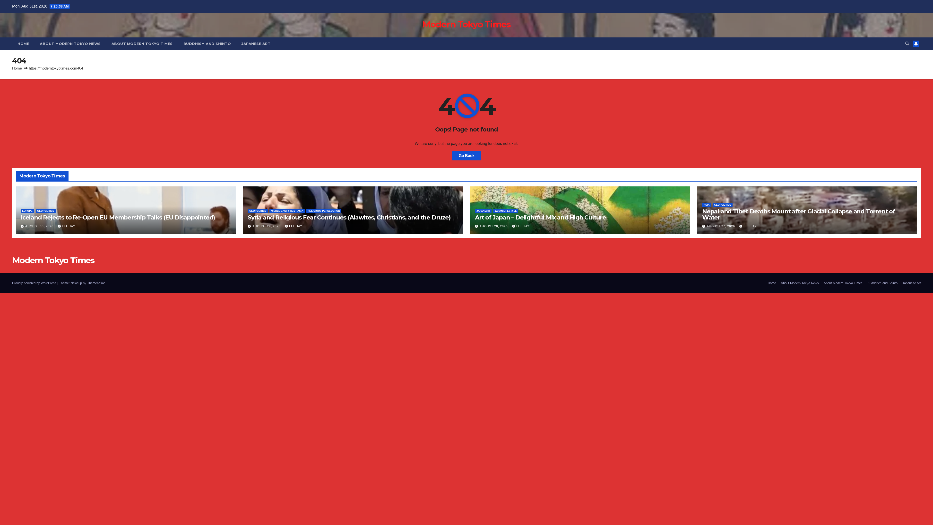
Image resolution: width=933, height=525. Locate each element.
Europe (27, 211)
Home (23, 44)
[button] (907, 44)
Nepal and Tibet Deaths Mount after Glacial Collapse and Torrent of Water (798, 214)
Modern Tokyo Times (466, 24)
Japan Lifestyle (506, 211)
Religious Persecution (324, 211)
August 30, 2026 (39, 226)
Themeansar (95, 283)
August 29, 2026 (267, 226)
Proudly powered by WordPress (34, 283)
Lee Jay (68, 226)
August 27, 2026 (721, 226)
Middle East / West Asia (287, 211)
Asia (706, 204)
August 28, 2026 (494, 226)
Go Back (467, 156)
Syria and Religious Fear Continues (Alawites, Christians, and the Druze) (349, 217)
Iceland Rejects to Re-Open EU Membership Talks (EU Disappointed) (118, 217)
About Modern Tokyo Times (142, 44)
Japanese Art (256, 44)
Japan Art (483, 211)
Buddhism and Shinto (207, 44)
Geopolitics (45, 211)
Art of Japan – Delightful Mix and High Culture (540, 217)
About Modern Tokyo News (70, 44)
